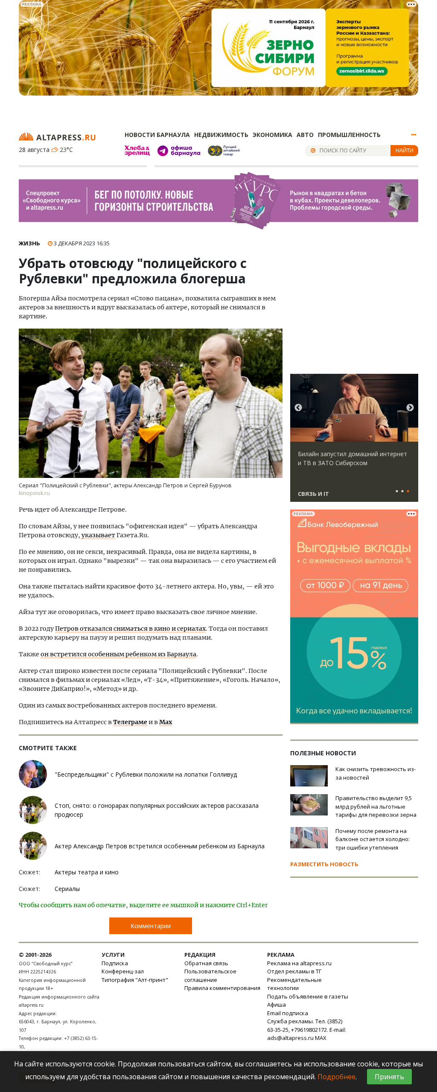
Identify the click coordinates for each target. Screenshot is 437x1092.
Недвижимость (221, 135)
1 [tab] (397, 491)
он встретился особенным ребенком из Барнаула (118, 654)
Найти (405, 150)
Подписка (115, 963)
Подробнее (336, 1076)
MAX (320, 1038)
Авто (305, 135)
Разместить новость (324, 864)
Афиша (276, 1004)
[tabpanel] (354, 442)
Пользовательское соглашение (210, 975)
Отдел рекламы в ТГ (294, 971)
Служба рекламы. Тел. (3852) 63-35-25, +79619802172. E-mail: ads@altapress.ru (306, 1029)
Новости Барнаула (157, 135)
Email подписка (287, 1013)
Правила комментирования (222, 988)
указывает (97, 535)
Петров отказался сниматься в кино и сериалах (130, 628)
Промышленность (349, 135)
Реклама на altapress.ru (299, 963)
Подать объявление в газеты (307, 996)
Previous (298, 408)
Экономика (272, 135)
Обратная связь (206, 963)
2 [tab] (402, 491)
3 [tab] (408, 491)
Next (410, 408)
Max (165, 722)
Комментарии (151, 926)
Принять (389, 1076)
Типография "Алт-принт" (135, 980)
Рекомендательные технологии (294, 984)
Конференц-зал (123, 971)
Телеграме (130, 722)
